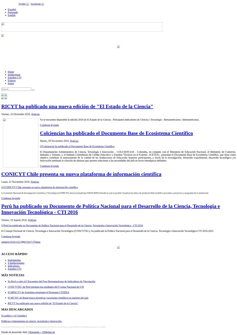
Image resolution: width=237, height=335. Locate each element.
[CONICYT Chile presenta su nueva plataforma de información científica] (39, 187)
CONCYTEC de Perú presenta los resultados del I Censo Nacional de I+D (46, 287)
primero (5, 242)
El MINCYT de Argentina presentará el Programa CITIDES (38, 292)
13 (20, 242)
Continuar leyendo (49, 125)
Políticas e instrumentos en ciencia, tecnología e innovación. (31, 321)
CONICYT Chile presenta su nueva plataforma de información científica (81, 174)
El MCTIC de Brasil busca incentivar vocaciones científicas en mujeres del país (48, 297)
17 (31, 242)
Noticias (35, 114)
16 (28, 242)
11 (15, 242)
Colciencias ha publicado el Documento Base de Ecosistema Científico (116, 133)
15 (25, 242)
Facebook (36, 4)
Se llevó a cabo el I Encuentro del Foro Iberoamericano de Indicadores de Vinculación (51, 281)
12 (18, 242)
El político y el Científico (14, 315)
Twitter (22, 4)
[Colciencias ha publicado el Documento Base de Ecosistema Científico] (77, 146)
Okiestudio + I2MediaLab (41, 332)
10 (13, 242)
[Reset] (33, 89)
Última (36, 242)
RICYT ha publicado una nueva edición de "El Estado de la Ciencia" (77, 106)
